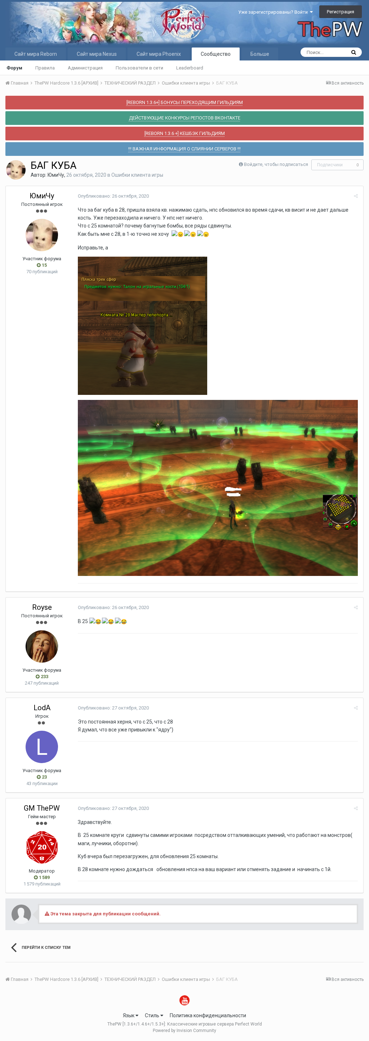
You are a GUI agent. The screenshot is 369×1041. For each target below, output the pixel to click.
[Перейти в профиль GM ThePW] (42, 847)
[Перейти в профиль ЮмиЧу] (16, 170)
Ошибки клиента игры (137, 175)
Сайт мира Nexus (97, 54)
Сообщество (216, 54)
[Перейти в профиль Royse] (42, 646)
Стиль (152, 1015)
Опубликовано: (113, 196)
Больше (259, 54)
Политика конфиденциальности (208, 1015)
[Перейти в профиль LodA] (42, 747)
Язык (129, 1015)
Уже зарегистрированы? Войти (274, 12)
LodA (42, 707)
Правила (45, 68)
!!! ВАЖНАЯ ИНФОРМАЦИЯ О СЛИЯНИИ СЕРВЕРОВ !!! (184, 149)
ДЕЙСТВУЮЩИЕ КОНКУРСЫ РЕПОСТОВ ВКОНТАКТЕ (184, 118)
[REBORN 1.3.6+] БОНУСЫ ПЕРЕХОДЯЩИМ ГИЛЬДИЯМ (184, 102)
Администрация (85, 68)
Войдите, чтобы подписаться (276, 164)
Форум (14, 68)
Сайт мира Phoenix (159, 54)
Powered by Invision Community (184, 1030)
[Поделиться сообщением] (356, 196)
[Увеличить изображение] (142, 325)
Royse (42, 607)
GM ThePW (42, 808)
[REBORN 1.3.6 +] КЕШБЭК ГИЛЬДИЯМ (185, 133)
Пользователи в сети (139, 68)
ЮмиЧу (56, 175)
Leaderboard (189, 68)
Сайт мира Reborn (35, 54)
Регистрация (340, 11)
